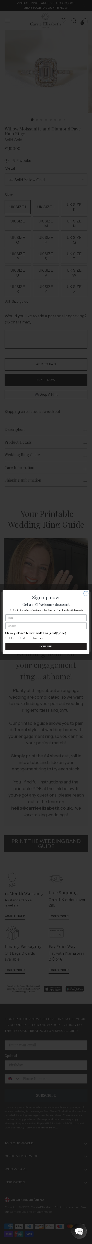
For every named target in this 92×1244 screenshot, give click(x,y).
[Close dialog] (86, 593)
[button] (79, 1230)
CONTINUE (46, 646)
